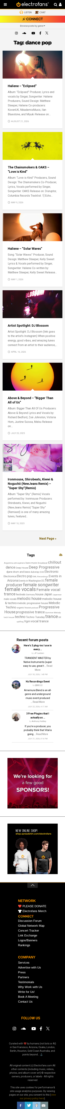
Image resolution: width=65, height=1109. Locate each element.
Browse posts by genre (31, 26)
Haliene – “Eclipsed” (22, 86)
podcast (34, 608)
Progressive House (34, 386)
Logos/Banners (27, 940)
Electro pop (24, 576)
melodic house (29, 598)
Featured (10, 74)
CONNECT (34, 19)
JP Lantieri (39, 653)
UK (59, 617)
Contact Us (25, 1001)
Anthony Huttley (39, 721)
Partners (23, 977)
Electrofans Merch (34, 911)
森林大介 (39, 685)
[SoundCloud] (24, 34)
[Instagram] (16, 34)
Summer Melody (53, 612)
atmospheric (19, 563)
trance (51, 616)
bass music (31, 563)
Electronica (9, 576)
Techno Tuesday (35, 617)
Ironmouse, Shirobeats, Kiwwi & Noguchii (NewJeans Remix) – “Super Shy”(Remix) (30, 483)
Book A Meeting (28, 996)
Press (22, 972)
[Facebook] (40, 34)
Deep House (22, 567)
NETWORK (27, 901)
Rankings (24, 945)
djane (9, 571)
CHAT (43, 12)
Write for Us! (26, 992)
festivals (20, 594)
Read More (39, 702)
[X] (47, 34)
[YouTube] (33, 34)
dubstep (35, 572)
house (39, 594)
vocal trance (40, 621)
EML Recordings (40, 576)
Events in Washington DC (32, 580)
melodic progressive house (32, 603)
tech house (9, 617)
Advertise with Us (29, 967)
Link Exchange (27, 935)
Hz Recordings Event (38, 681)
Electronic (51, 572)
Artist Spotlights (16, 314)
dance (10, 567)
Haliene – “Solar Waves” (25, 248)
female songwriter (41, 584)
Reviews (40, 74)
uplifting (20, 622)
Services (23, 962)
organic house (24, 607)
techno (20, 617)
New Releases (26, 74)
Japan (48, 594)
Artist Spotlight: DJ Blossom (28, 325)
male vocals (10, 599)
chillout (54, 562)
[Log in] (58, 4)
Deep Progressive (44, 567)
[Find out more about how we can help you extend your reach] (32, 807)
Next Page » (47, 538)
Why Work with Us (30, 987)
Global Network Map (31, 925)
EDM (42, 572)
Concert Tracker (28, 930)
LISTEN (28, 12)
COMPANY (26, 957)
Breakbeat (42, 563)
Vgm (27, 621)
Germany (30, 594)
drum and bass (21, 571)
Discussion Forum (30, 921)
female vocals (20, 589)
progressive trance (30, 612)
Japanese (57, 595)
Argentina (9, 563)
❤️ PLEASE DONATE (32, 906)
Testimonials (26, 982)
